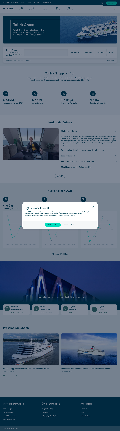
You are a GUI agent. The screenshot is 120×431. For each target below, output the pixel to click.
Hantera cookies (68, 224)
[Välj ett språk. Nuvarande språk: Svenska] (93, 207)
